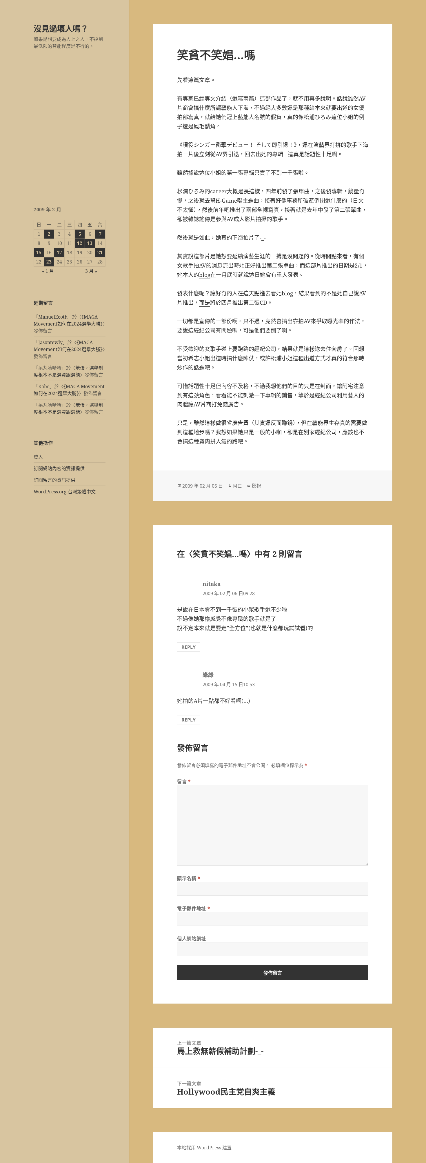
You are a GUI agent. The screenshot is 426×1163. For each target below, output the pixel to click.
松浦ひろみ (317, 117)
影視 (256, 486)
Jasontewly (50, 342)
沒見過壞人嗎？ (61, 28)
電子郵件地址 (193, 908)
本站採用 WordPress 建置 (204, 1147)
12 (79, 243)
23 (49, 262)
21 (100, 252)
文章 (204, 80)
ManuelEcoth (53, 317)
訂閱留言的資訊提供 (54, 480)
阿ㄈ (237, 486)
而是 (204, 302)
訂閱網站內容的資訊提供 (59, 468)
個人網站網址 (191, 938)
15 (38, 252)
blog (204, 275)
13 (89, 243)
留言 (184, 781)
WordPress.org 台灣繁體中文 (65, 491)
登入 (38, 457)
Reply (188, 647)
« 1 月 (48, 271)
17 (59, 252)
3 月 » (91, 271)
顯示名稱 (189, 878)
